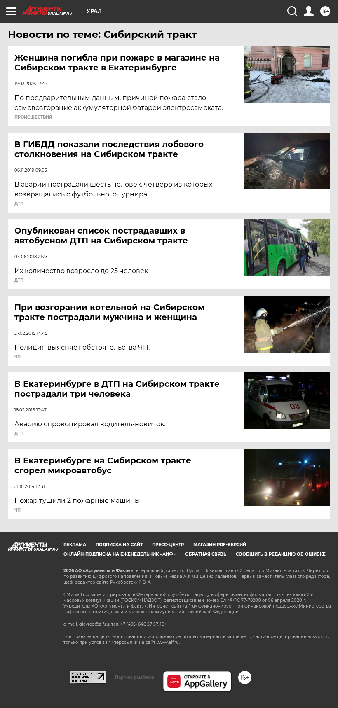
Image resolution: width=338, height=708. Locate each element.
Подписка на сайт (119, 544)
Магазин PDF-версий (219, 544)
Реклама (74, 544)
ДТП (18, 204)
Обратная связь (205, 554)
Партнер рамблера (134, 677)
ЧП (17, 357)
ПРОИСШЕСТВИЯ (33, 117)
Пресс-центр (168, 544)
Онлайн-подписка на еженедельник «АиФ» (119, 554)
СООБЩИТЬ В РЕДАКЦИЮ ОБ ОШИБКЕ (281, 554)
